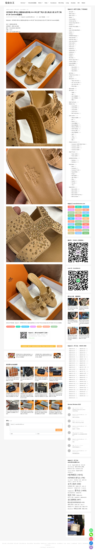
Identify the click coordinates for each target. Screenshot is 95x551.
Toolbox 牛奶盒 (72, 61)
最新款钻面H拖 (46, 326)
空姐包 (85, 218)
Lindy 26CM (74, 106)
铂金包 (78, 218)
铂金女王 (12, 9)
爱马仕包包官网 (10, 543)
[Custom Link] (91, 543)
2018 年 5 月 (72, 395)
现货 (86, 209)
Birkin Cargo (72, 13)
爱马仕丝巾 (71, 78)
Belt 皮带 (71, 11)
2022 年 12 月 (72, 359)
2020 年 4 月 (82, 379)
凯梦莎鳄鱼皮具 (85, 543)
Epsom (73, 121)
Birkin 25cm (71, 215)
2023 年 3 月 (82, 355)
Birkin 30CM (74, 191)
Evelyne (71, 24)
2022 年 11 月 (83, 359)
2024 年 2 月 (72, 350)
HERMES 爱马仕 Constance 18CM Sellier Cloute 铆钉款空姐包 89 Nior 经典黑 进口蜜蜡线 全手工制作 (27, 395)
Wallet (83, 3)
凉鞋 (73, 94)
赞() (59, 346)
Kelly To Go (71, 45)
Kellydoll (71, 54)
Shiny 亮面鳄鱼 (75, 132)
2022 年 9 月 (82, 361)
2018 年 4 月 (82, 395)
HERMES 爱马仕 (25, 326)
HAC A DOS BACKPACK (74, 30)
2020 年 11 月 (72, 373)
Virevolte (73, 183)
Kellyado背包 (72, 50)
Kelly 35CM (74, 70)
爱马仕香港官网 (71, 492)
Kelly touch (71, 46)
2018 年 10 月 (83, 389)
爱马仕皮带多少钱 (22, 543)
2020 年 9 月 (72, 375)
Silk (79, 3)
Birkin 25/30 (71, 466)
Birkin (40, 3)
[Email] (91, 539)
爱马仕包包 (4, 543)
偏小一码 (79, 481)
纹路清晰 (77, 497)
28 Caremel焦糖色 (10, 326)
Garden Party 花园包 (73, 26)
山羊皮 (73, 138)
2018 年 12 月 (83, 387)
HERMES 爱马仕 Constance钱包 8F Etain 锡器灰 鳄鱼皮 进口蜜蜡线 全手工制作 (41, 412)
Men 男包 (71, 57)
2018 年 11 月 (72, 389)
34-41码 (18, 326)
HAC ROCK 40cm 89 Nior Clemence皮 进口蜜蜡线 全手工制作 (27, 379)
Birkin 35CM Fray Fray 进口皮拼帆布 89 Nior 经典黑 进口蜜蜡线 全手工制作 (55, 395)
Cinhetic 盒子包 (72, 21)
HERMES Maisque (73, 35)
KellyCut (73, 181)
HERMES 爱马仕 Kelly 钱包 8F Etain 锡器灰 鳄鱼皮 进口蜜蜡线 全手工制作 (27, 412)
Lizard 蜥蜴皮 (74, 123)
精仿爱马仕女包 (44, 543)
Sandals (73, 3)
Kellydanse (71, 52)
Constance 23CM (75, 147)
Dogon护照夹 (74, 172)
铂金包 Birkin (72, 187)
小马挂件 (71, 224)
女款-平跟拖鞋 (75, 98)
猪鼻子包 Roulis (72, 102)
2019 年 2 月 (82, 385)
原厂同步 (39, 326)
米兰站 (65, 543)
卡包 (73, 184)
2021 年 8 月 (72, 371)
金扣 (86, 212)
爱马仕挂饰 (71, 88)
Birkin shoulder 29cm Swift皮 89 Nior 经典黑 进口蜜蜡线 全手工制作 (41, 379)
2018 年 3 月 (72, 397)
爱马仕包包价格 (30, 543)
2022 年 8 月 (72, 363)
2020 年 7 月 (72, 377)
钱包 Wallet (71, 164)
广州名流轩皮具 (47, 545)
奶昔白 (84, 486)
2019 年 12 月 (83, 381)
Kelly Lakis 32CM (73, 41)
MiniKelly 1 (74, 160)
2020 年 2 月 (72, 381)
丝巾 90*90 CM (75, 84)
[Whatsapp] (91, 530)
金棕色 (85, 227)
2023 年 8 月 (72, 352)
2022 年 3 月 (82, 365)
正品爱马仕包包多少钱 (52, 543)
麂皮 (73, 139)
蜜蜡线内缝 (85, 230)
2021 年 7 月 (82, 371)
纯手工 (71, 221)
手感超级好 (71, 490)
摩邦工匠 (80, 543)
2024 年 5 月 (72, 348)
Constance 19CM (75, 146)
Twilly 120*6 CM (75, 80)
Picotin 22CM (74, 155)
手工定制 (83, 488)
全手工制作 (33, 326)
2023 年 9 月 (82, 350)
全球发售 (78, 221)
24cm (69, 465)
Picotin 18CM (74, 154)
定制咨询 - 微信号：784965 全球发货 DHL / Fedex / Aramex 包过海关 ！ (38, 346)
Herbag (70, 33)
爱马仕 (78, 207)
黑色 (86, 215)
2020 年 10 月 (83, 373)
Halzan (70, 32)
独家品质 (78, 492)
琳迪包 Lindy (72, 104)
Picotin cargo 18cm (73, 59)
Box (72, 119)
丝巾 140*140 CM (75, 82)
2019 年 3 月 (72, 385)
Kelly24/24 (71, 48)
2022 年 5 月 (82, 363)
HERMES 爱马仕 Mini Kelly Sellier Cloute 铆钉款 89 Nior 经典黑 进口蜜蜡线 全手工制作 (12, 395)
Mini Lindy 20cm (75, 113)
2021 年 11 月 (83, 367)
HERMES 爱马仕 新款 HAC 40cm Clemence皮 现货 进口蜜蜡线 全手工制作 (12, 379)
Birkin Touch (72, 15)
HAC (70, 28)
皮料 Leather (72, 115)
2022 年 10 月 (72, 361)
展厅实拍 (71, 73)
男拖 (73, 99)
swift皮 (70, 481)
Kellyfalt (71, 56)
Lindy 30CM (74, 107)
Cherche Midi (72, 19)
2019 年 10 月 (83, 383)
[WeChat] (91, 534)
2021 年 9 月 (82, 369)
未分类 (70, 76)
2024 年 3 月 (82, 348)
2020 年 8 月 (82, 375)
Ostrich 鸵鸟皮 (75, 128)
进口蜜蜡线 (71, 209)
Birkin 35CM (74, 193)
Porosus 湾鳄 (74, 130)
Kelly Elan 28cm (72, 39)
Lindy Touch (74, 111)
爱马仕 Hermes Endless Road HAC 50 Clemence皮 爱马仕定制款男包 (84, 322)
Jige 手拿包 (74, 177)
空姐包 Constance (73, 142)
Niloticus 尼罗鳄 (75, 127)
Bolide (70, 17)
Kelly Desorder (72, 37)
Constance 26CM (75, 149)
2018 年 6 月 (82, 393)
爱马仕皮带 (16, 543)
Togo (73, 136)
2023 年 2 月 (72, 357)
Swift (73, 134)
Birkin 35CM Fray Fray (77, 194)
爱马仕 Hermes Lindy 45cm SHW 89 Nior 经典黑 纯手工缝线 (73, 308)
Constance (53, 3)
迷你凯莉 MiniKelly (73, 158)
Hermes (23, 3)
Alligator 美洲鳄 (75, 117)
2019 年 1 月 (72, 387)
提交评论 (59, 430)
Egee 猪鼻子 (74, 175)
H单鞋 (73, 92)
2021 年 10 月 (72, 369)
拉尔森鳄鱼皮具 (74, 543)
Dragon (73, 173)
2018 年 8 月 (82, 391)
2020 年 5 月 (72, 379)
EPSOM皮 (70, 472)
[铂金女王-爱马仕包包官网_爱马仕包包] (10, 2)
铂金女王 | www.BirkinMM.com (28, 17)
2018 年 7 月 (72, 393)
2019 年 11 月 (72, 383)
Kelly (46, 3)
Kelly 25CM (74, 67)
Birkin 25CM (74, 189)
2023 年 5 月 (82, 352)
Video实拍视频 (32, 3)
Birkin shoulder (75, 196)
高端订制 (86, 233)
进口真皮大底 (54, 326)
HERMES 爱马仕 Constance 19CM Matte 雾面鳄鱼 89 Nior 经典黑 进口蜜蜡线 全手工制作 (41, 395)
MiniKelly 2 (74, 162)
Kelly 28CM (74, 69)
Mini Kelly (61, 3)
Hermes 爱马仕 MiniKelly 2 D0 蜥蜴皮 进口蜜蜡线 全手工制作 (12, 412)
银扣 (71, 218)
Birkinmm (78, 224)
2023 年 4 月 (72, 355)
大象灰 (85, 224)
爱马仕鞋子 (17, 9)
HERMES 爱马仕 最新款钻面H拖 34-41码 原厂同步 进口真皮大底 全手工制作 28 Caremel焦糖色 (41, 322)
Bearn (73, 166)
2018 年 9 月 (72, 391)
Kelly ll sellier (72, 43)
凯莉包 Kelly (71, 65)
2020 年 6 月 (82, 377)
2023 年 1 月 (82, 357)
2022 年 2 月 (72, 367)
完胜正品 (78, 233)
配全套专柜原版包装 (71, 213)
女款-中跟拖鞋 (23, 9)
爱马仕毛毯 (74, 86)
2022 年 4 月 (72, 365)
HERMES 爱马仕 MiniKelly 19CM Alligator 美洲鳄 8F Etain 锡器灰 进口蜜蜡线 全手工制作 (55, 412)
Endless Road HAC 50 (74, 22)
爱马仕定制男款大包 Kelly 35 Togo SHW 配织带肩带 (73, 322)
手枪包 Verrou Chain (73, 75)
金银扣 (82, 504)
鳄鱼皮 (78, 212)
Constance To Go (75, 170)
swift (71, 227)
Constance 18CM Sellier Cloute (78, 144)
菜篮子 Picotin (72, 152)
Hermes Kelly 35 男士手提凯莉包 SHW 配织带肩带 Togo (84, 308)
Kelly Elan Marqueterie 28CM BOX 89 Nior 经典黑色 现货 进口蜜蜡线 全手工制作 (55, 379)
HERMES (71, 207)
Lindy (67, 3)
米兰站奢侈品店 (60, 543)
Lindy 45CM (74, 109)
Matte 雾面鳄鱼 (75, 125)
